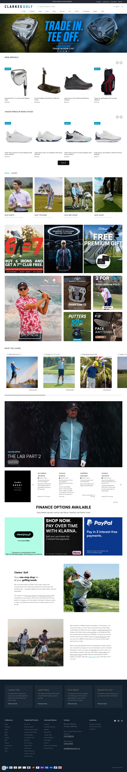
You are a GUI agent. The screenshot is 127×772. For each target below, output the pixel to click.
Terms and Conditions (50, 745)
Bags (54, 11)
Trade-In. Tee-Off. (29, 753)
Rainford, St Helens (95, 724)
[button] (121, 7)
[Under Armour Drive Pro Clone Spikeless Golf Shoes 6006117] (19, 136)
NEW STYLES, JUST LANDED (43, 217)
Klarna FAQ (47, 732)
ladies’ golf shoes (103, 630)
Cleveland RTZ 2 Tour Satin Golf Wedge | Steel (17, 99)
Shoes (40, 11)
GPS (70, 11)
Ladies (14, 173)
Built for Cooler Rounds (14, 217)
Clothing (32, 11)
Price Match (114, 1)
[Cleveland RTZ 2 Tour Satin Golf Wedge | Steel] (19, 82)
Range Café (28, 745)
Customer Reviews (49, 727)
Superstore (27, 748)
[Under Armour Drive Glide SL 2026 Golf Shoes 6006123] (108, 136)
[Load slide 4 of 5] (66, 51)
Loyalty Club (106, 1)
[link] (24, 536)
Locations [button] (92, 720)
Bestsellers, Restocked (103, 217)
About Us (27, 724)
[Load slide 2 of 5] (60, 51)
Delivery (46, 729)
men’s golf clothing (30, 595)
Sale (102, 11)
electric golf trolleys (76, 654)
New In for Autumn (71, 217)
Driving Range (28, 735)
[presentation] (117, 63)
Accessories (86, 11)
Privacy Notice (48, 748)
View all (63, 163)
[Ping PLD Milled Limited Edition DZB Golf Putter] (48, 82)
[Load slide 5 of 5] (69, 51)
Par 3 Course (28, 743)
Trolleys (62, 11)
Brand (95, 11)
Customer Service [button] (50, 720)
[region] (77, 485)
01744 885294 (69, 736)
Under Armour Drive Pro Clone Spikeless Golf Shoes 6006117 (18, 153)
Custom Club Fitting (30, 732)
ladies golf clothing (45, 595)
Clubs (23, 11)
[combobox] (63, 6)
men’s (94, 630)
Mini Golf (27, 740)
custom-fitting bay (100, 636)
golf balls (94, 650)
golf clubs (93, 632)
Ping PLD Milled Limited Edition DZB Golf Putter (46, 99)
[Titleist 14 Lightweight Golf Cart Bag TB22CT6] (108, 82)
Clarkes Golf (119, 767)
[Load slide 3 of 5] (63, 51)
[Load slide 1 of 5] (58, 51)
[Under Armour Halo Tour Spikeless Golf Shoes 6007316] (48, 136)
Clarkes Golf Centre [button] (31, 720)
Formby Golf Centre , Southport (95, 728)
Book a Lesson (28, 727)
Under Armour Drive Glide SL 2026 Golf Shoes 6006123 (108, 153)
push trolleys (103, 652)
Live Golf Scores (29, 737)
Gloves (77, 11)
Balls (47, 11)
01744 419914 (68, 744)
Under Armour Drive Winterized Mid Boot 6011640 (76, 99)
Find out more (12, 704)
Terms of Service (29, 751)
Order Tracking (48, 737)
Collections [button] (9, 720)
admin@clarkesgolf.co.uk (72, 748)
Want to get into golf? (31, 729)
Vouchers (98, 1)
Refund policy (28, 756)
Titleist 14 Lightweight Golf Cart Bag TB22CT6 (105, 99)
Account (46, 724)
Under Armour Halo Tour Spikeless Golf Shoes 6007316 (48, 153)
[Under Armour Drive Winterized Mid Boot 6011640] (78, 82)
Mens (7, 173)
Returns (120, 1)
